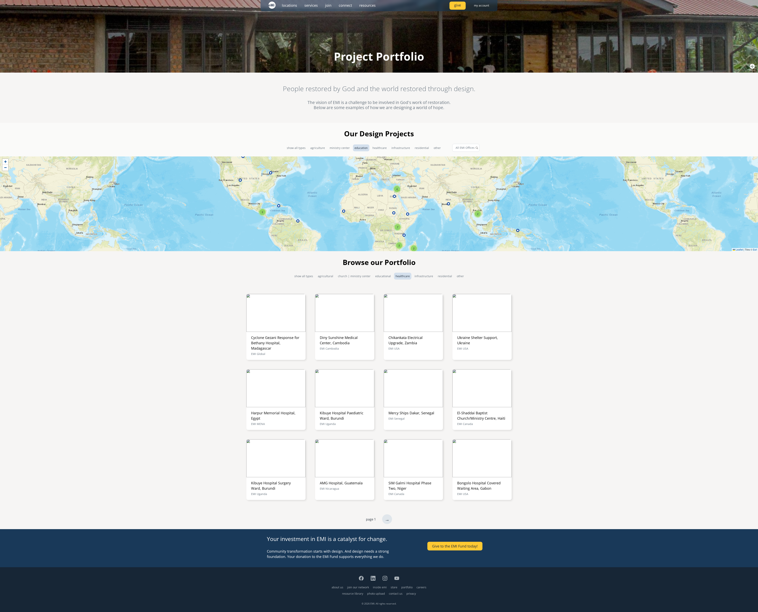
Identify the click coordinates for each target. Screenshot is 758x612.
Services (311, 5)
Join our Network (358, 587)
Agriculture (317, 148)
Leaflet (739, 249)
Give (457, 5)
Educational (383, 276)
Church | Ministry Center (354, 276)
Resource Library (352, 593)
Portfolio (407, 587)
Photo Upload (376, 593)
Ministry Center (340, 148)
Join (328, 5)
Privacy (411, 593)
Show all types (296, 148)
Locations (289, 5)
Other (437, 148)
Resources (367, 5)
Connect (345, 5)
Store (394, 587)
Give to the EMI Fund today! (455, 546)
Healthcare (379, 148)
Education (361, 148)
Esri (755, 249)
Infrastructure (400, 148)
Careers (421, 587)
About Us (337, 587)
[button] (478, 214)
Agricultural (325, 276)
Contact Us (395, 593)
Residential (422, 148)
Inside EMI (380, 587)
